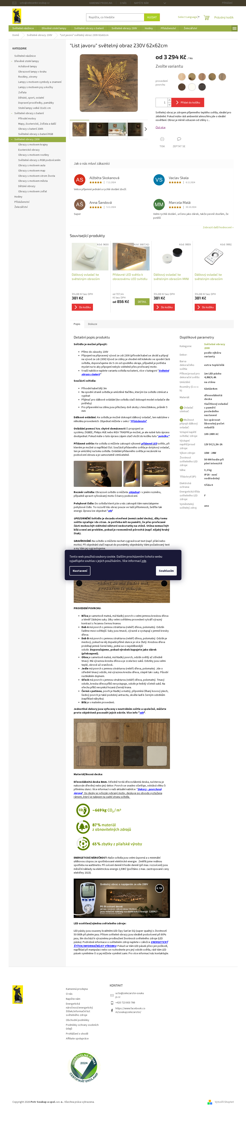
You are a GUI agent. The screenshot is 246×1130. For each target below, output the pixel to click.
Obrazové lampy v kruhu (32, 72)
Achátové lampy (27, 66)
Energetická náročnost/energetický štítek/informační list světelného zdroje (79, 1009)
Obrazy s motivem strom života (36, 176)
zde (144, 561)
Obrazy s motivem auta (31, 165)
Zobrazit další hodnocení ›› (218, 227)
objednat (134, 492)
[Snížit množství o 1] (169, 104)
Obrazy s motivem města (33, 181)
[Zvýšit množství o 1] (169, 100)
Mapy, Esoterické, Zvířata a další (37, 124)
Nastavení (80, 571)
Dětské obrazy (26, 186)
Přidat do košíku (190, 102)
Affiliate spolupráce (77, 1039)
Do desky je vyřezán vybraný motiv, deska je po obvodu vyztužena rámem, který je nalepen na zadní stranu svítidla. (118, 795)
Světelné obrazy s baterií (29, 113)
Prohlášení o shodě (77, 1034)
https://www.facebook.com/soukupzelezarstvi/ (130, 1010)
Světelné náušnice (25, 56)
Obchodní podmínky (77, 1020)
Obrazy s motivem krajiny (33, 145)
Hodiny (18, 197)
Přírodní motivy (27, 119)
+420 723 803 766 (125, 1003)
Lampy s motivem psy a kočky (35, 87)
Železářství (21, 207)
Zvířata (22, 92)
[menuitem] (23, 28)
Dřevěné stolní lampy (26, 61)
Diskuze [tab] (92, 324)
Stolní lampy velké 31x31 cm (34, 108)
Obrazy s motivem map (31, 171)
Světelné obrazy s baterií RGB (35, 134)
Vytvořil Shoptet (224, 1102)
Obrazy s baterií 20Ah (30, 129)
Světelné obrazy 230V (27, 139)
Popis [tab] (77, 324)
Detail (142, 301)
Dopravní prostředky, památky (36, 103)
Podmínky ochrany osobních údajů (82, 1027)
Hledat (152, 17)
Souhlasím (166, 571)
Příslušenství (21, 202)
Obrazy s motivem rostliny (33, 155)
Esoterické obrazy (29, 150)
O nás (123, 3)
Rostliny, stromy (27, 77)
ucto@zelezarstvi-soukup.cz (130, 995)
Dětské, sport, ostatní (31, 98)
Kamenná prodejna (100, 3)
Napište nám (141, 3)
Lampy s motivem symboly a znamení (39, 82)
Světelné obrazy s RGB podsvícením (39, 160)
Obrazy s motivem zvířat (32, 191)
